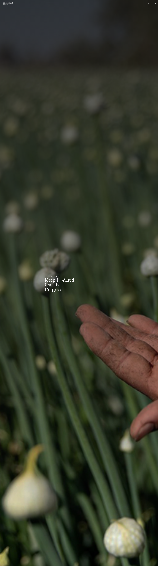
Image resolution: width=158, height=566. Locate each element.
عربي (148, 3)
